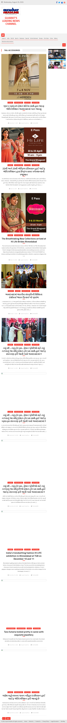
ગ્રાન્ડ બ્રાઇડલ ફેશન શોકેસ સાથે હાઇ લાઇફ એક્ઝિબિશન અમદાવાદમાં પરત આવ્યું (23, 107)
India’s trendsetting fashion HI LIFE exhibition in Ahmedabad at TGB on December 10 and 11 (24, 555)
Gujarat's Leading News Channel (11, 21)
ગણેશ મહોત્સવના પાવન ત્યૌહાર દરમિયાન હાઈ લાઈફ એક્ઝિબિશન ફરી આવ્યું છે (23, 697)
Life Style (46, 38)
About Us (31, 721)
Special (27, 38)
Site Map (63, 721)
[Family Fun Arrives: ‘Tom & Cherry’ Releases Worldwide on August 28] (57, 54)
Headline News (18, 102)
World (12, 38)
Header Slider (25, 291)
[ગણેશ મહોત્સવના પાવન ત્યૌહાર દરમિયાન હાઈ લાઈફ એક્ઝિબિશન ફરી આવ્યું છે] (23, 669)
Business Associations (7, 41)
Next (8, 718)
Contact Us (38, 721)
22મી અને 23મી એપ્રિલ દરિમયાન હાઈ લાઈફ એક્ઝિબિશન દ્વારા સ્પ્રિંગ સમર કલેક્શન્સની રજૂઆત (24, 171)
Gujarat (4, 38)
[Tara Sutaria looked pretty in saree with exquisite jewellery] (23, 602)
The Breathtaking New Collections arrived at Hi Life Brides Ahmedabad (24, 240)
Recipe (41, 38)
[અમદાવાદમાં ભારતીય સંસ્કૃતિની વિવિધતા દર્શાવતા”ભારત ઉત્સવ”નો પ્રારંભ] (23, 276)
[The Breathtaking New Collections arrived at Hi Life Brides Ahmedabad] (23, 212)
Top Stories (36, 102)
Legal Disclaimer (55, 721)
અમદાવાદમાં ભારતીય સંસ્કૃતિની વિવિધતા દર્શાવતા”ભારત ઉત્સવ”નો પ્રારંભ (23, 296)
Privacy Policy (46, 721)
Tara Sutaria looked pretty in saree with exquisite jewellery (24, 633)
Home (25, 721)
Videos (55, 38)
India (8, 38)
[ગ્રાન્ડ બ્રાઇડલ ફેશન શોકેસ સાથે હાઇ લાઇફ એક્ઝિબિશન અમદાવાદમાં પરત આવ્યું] (23, 77)
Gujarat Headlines (25, 123)
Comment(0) (35, 123)
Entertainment (34, 38)
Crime (51, 38)
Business (22, 38)
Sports (16, 38)
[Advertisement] (44, 19)
